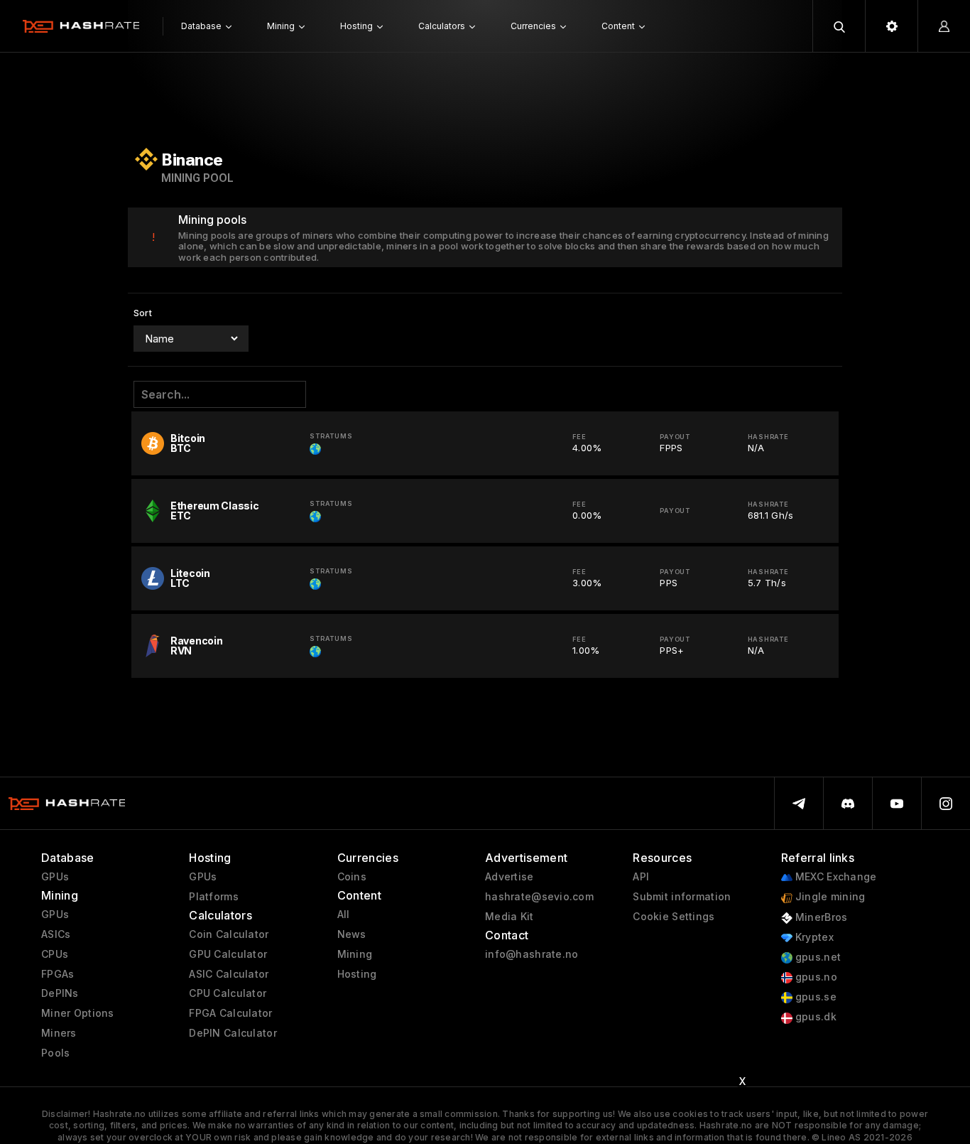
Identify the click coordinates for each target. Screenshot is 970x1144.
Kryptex (813, 937)
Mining (355, 954)
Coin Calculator (228, 934)
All (343, 914)
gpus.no (814, 977)
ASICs (55, 934)
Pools (55, 1053)
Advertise (509, 877)
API (641, 877)
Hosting (357, 974)
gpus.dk (814, 1016)
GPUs (55, 877)
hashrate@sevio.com (539, 896)
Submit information (682, 896)
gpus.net (816, 957)
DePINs (60, 993)
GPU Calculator (228, 954)
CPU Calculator (227, 993)
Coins (351, 877)
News (351, 934)
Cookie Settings (673, 916)
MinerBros (820, 917)
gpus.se (814, 997)
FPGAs (57, 974)
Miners (59, 1033)
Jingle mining (829, 896)
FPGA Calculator (230, 1013)
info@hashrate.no (531, 954)
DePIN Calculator (232, 1033)
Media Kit (509, 916)
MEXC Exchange (834, 877)
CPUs (54, 954)
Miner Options (77, 1013)
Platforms (214, 896)
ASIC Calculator (228, 974)
